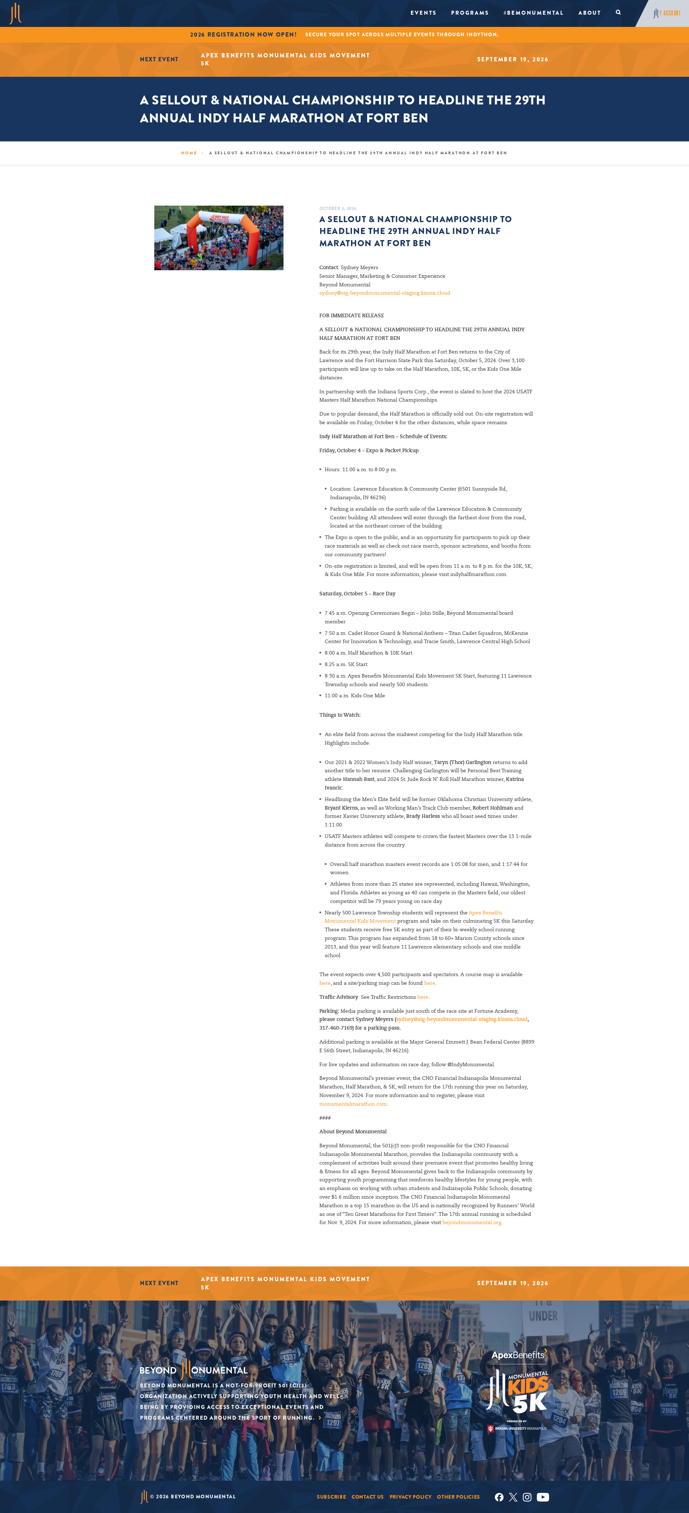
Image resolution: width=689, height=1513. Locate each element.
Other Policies (458, 1496)
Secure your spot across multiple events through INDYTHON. (402, 34)
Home (189, 153)
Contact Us (368, 1496)
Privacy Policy (411, 1496)
